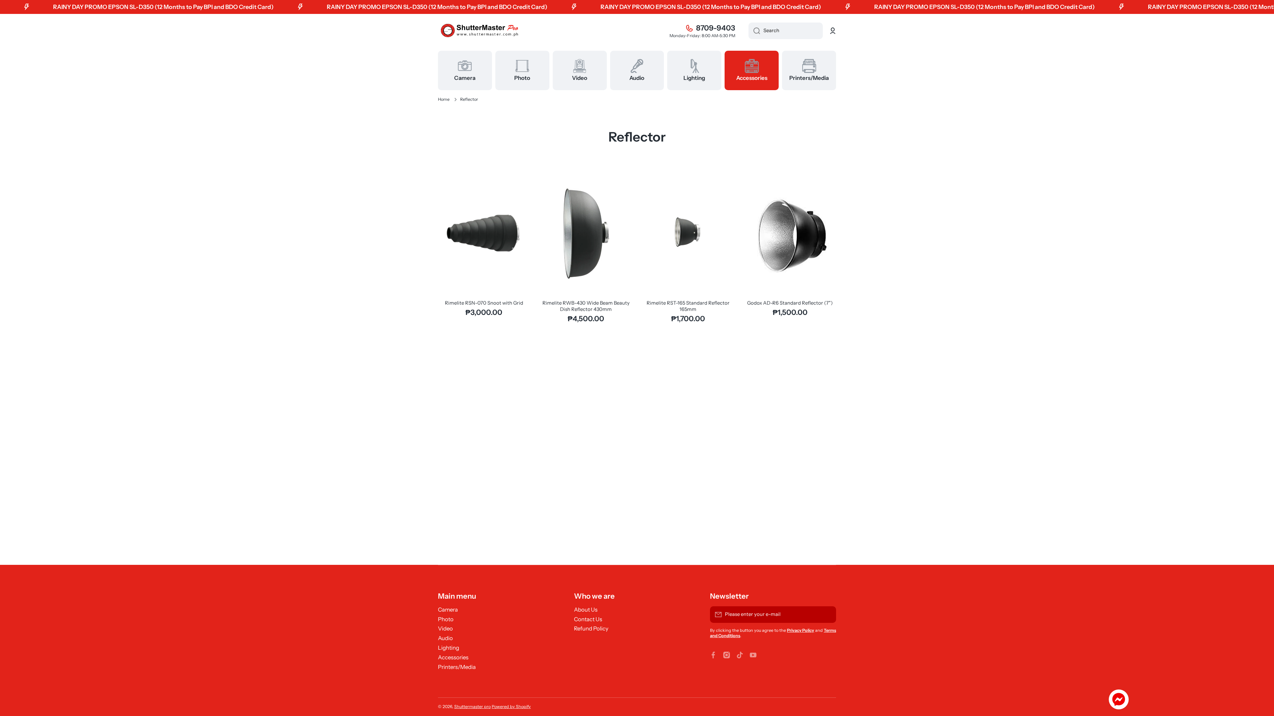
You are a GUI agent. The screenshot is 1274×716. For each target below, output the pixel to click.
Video (445, 628)
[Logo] (479, 31)
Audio (445, 638)
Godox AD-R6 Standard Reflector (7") (790, 303)
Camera (448, 609)
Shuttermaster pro (472, 706)
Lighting (448, 647)
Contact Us (588, 619)
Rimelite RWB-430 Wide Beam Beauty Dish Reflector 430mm (586, 306)
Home (444, 99)
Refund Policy (591, 628)
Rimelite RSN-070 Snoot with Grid (484, 303)
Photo (446, 619)
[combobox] (785, 31)
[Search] (754, 31)
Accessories (453, 657)
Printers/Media (457, 667)
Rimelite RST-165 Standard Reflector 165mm (688, 306)
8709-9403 (715, 28)
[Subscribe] (827, 614)
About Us (586, 609)
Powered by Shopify (511, 706)
